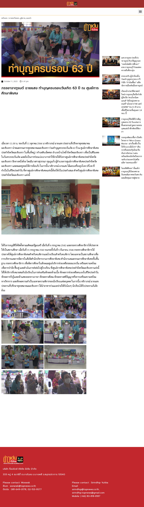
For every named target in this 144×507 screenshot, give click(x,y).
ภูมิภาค (22, 18)
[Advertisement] (50, 118)
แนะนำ (28, 18)
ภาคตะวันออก (14, 18)
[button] (140, 11)
